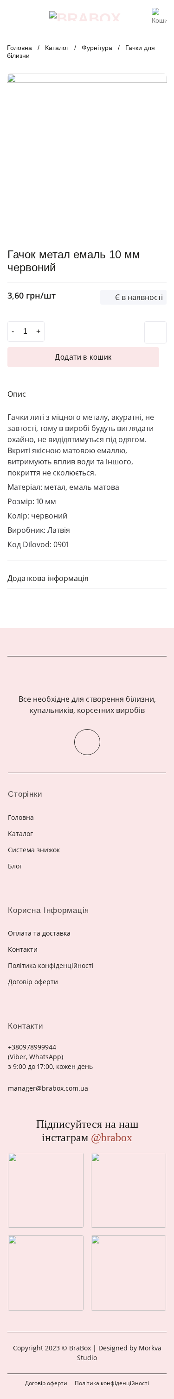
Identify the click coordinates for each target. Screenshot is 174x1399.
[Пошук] (141, 16)
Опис (16, 394)
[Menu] (13, 16)
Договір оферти (46, 1383)
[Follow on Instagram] (87, 742)
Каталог (57, 47)
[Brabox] (85, 16)
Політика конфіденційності (112, 1383)
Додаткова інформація (48, 578)
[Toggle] (156, 577)
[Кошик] (159, 13)
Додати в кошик (83, 357)
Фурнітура (97, 47)
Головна (19, 47)
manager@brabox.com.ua (48, 1088)
